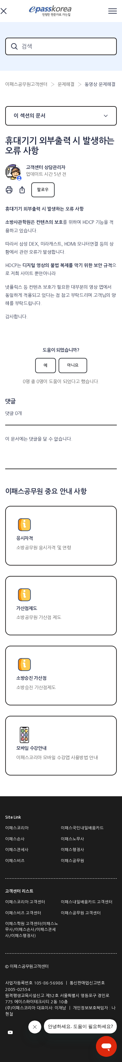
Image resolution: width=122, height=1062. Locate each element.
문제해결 (66, 84)
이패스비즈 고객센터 (23, 913)
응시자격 (24, 538)
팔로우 (43, 190)
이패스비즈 (15, 861)
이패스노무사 (72, 839)
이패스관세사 (17, 850)
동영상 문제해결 (100, 84)
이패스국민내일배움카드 (82, 828)
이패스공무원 (72, 861)
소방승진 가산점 (31, 678)
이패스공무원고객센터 (26, 84)
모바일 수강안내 (31, 748)
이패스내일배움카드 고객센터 (87, 902)
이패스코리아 (17, 828)
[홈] (51, 11)
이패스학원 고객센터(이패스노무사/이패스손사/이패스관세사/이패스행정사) (31, 930)
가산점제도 (26, 608)
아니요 (73, 365)
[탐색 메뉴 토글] (112, 11)
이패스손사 (15, 839)
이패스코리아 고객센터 (25, 902)
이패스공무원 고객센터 (81, 913)
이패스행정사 (72, 850)
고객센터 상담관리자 (45, 167)
